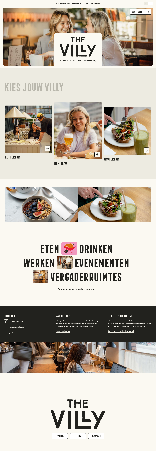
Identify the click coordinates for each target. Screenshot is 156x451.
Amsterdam (95, 3)
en (151, 3)
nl (146, 3)
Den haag (85, 3)
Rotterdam (76, 3)
